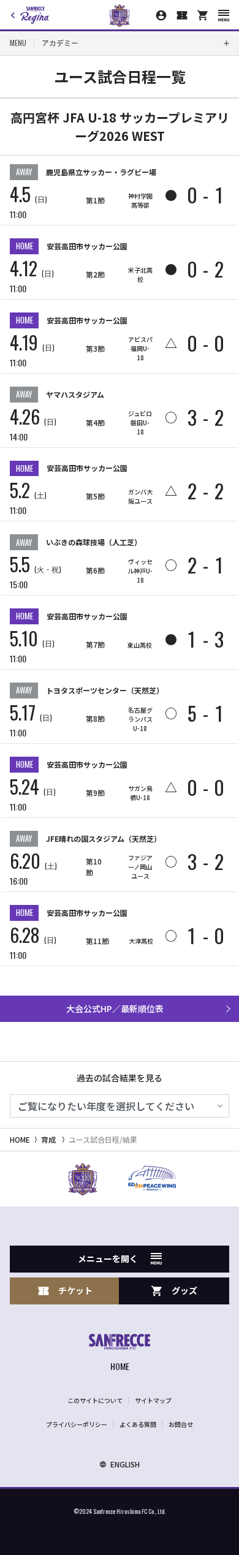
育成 (48, 1139)
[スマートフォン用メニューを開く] (223, 15)
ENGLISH (125, 1464)
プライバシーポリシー (76, 1424)
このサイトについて (95, 1400)
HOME (20, 1139)
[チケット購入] (182, 15)
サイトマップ (153, 1400)
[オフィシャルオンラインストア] (202, 15)
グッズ (184, 1290)
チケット (75, 1290)
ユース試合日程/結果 (103, 1139)
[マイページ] (161, 15)
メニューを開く (108, 1258)
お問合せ (181, 1424)
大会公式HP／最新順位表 (115, 1008)
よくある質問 (138, 1424)
